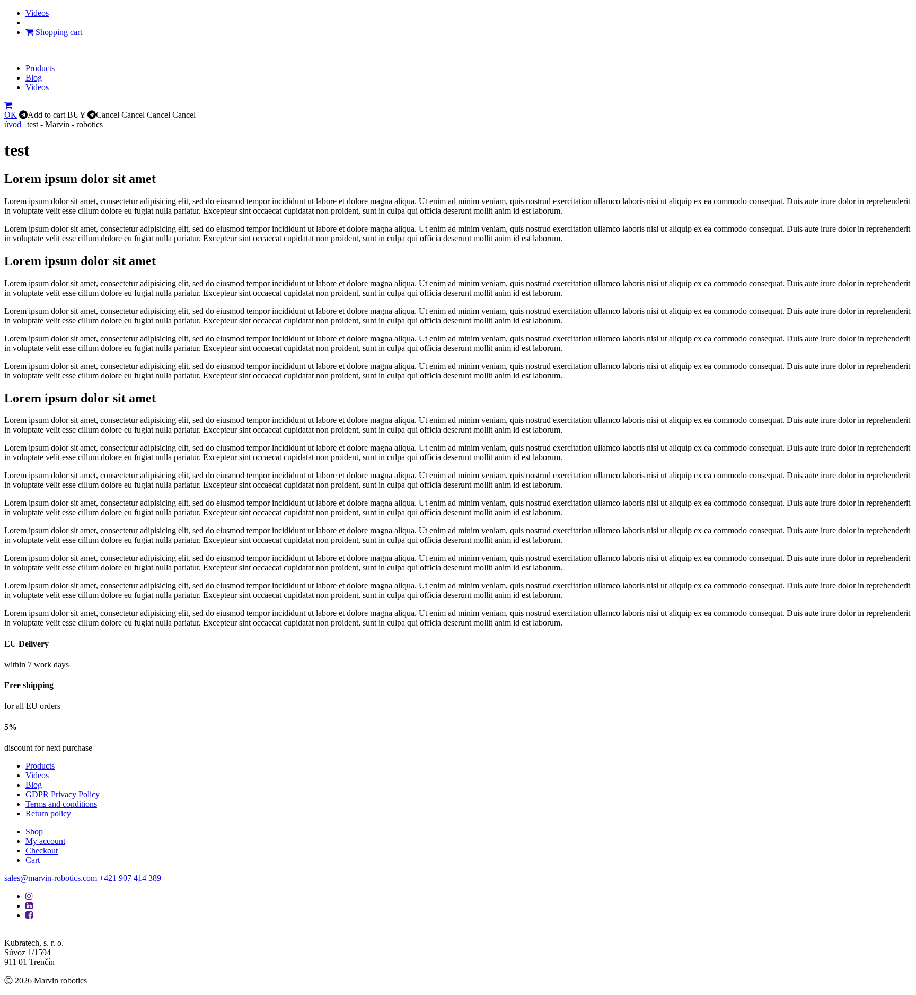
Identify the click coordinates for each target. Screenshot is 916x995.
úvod (12, 124)
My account (45, 841)
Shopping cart (57, 32)
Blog (33, 77)
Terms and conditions (61, 803)
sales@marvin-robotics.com (50, 878)
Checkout (41, 850)
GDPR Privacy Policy (62, 794)
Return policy (48, 813)
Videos (37, 12)
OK (10, 114)
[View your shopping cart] (8, 105)
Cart (32, 860)
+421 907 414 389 (130, 878)
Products (40, 68)
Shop (34, 831)
